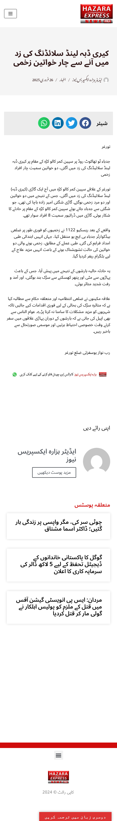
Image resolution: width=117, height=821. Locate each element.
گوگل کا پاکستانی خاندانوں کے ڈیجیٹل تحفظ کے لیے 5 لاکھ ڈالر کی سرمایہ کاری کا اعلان (61, 564)
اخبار (63, 78)
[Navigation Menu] (10, 13)
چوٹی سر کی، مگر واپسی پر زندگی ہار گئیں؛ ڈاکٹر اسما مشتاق (59, 525)
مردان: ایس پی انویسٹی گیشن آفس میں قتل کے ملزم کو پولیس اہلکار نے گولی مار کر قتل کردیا (59, 606)
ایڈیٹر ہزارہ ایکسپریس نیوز (87, 78)
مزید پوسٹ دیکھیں (54, 472)
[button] (85, 123)
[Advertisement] (58, 401)
